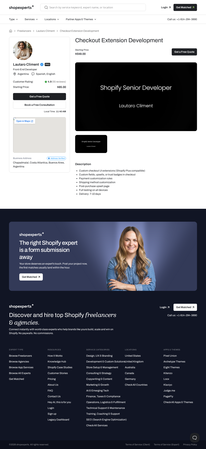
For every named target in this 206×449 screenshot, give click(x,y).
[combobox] (95, 7)
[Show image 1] (91, 144)
